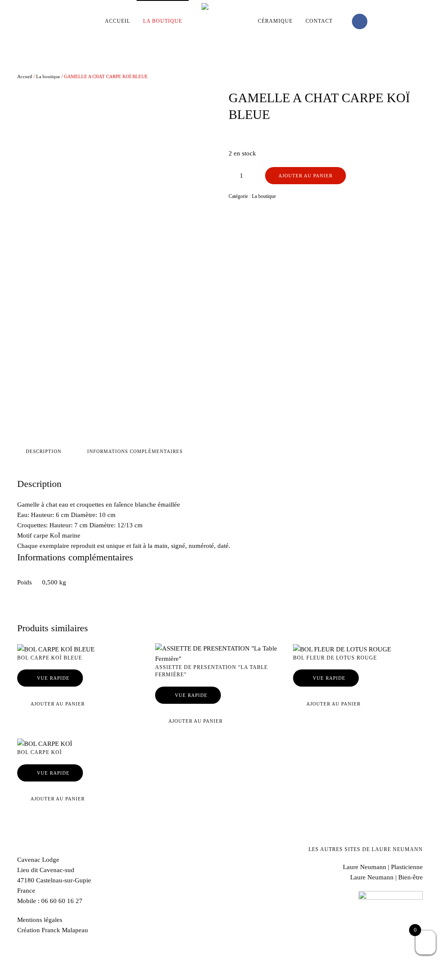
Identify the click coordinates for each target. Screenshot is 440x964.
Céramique (275, 21)
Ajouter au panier (305, 175)
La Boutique (162, 21)
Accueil (117, 21)
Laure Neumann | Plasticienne (383, 867)
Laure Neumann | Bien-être (386, 877)
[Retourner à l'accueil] (220, 21)
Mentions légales (39, 919)
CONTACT (319, 21)
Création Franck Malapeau (52, 930)
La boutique (48, 76)
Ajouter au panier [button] (58, 703)
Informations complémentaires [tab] (135, 451)
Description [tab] (43, 451)
